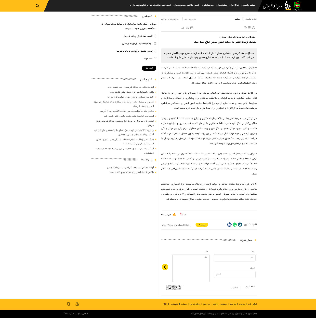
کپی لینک (202, 224)
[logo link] (275, 6)
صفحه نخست (251, 19)
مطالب (237, 19)
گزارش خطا (166, 215)
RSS (165, 304)
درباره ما (242, 304)
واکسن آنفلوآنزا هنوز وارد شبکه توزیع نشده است (132, 92)
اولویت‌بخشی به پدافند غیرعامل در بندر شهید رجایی (130, 87)
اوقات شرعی (195, 304)
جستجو (223, 304)
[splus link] (240, 224)
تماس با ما (252, 304)
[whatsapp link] (235, 224)
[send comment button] (165, 267)
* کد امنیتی (250, 287)
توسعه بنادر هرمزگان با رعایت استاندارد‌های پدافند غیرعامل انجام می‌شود (125, 123)
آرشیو (215, 304)
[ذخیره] (191, 28)
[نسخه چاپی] (182, 28)
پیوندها (233, 304)
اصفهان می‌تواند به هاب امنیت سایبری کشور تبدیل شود (129, 116)
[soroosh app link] (68, 304)
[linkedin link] (229, 224)
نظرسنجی (174, 304)
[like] (181, 214)
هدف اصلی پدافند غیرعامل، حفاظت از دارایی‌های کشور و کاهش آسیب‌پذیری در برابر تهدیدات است (125, 142)
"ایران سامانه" (69, 313)
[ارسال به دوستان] (187, 28)
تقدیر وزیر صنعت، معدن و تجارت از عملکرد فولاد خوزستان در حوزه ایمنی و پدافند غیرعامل (124, 104)
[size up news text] (245, 27)
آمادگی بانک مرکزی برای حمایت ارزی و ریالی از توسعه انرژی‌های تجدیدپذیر (125, 151)
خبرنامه (184, 304)
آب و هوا (206, 304)
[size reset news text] (249, 27)
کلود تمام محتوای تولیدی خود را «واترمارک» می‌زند (130, 97)
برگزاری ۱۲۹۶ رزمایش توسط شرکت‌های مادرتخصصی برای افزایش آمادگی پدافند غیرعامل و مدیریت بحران (124, 132)
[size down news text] (253, 27)
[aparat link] (77, 304)
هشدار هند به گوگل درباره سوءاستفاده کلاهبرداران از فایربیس (126, 111)
